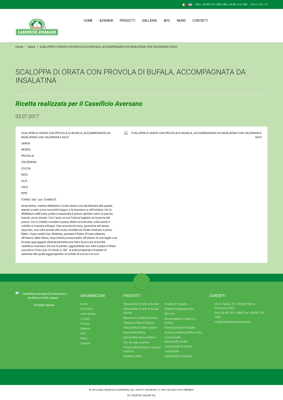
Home (19, 46)
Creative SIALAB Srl (143, 395)
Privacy (85, 323)
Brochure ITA (259, 4)
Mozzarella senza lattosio (139, 337)
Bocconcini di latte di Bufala (140, 318)
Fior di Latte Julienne (136, 342)
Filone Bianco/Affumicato (179, 327)
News (31, 46)
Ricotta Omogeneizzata (179, 308)
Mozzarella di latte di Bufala (141, 304)
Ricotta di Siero (132, 356)
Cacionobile (171, 351)
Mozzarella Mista (134, 332)
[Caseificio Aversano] (16, 4)
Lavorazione (88, 313)
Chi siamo (86, 308)
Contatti (85, 343)
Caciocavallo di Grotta (178, 346)
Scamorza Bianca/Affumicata (183, 332)
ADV (83, 333)
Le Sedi (84, 318)
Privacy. (189, 390)
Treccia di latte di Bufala (138, 322)
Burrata (169, 313)
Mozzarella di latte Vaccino (140, 327)
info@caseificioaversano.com (232, 321)
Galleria (85, 328)
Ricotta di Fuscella (175, 304)
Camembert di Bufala (178, 356)
